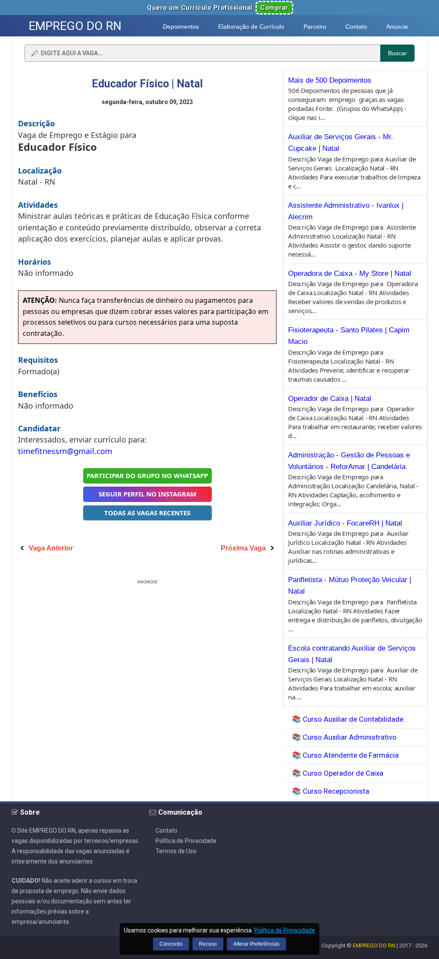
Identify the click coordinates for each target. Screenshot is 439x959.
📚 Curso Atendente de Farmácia (345, 755)
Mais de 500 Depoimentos (329, 80)
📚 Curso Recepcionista (330, 791)
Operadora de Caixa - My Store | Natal (349, 273)
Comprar (274, 8)
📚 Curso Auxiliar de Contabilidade (347, 719)
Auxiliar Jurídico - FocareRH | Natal (345, 523)
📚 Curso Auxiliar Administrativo (344, 737)
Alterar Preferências (256, 944)
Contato (166, 830)
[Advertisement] (147, 646)
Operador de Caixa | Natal (329, 398)
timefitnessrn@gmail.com (65, 451)
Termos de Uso (176, 851)
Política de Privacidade (186, 840)
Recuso (208, 944)
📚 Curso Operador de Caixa (337, 773)
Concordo (171, 944)
